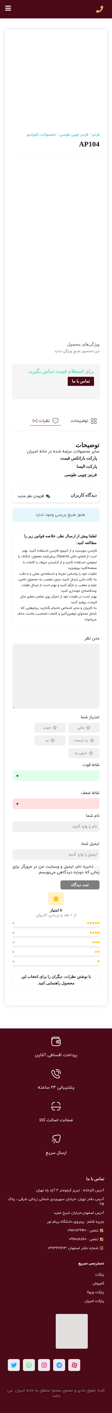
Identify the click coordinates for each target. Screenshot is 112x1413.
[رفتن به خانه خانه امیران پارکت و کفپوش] (51, 9)
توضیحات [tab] (79, 421)
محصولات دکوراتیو (41, 134)
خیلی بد (80, 753)
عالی (80, 727)
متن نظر (92, 638)
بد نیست (81, 740)
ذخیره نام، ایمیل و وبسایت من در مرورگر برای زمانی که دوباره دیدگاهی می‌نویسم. (56, 869)
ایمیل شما (90, 844)
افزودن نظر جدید (31, 496)
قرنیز (93, 134)
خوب (47, 727)
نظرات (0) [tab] (41, 421)
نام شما (92, 816)
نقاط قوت (91, 765)
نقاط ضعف (90, 793)
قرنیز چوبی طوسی (72, 134)
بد (47, 740)
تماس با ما (81, 381)
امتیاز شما (90, 717)
